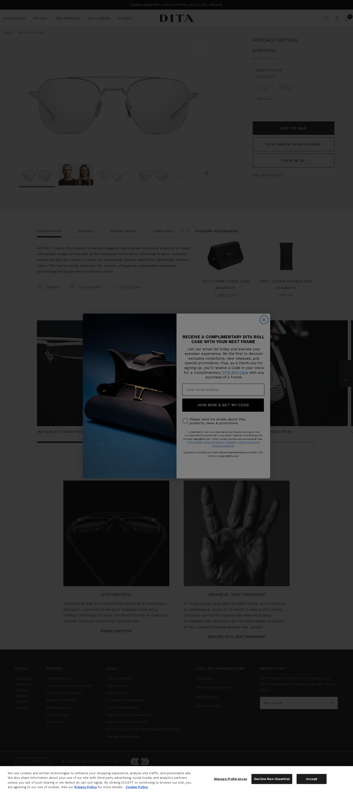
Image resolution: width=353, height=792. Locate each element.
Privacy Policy (85, 787)
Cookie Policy (137, 787)
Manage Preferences (230, 779)
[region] (176, 779)
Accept (311, 779)
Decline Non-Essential (272, 779)
